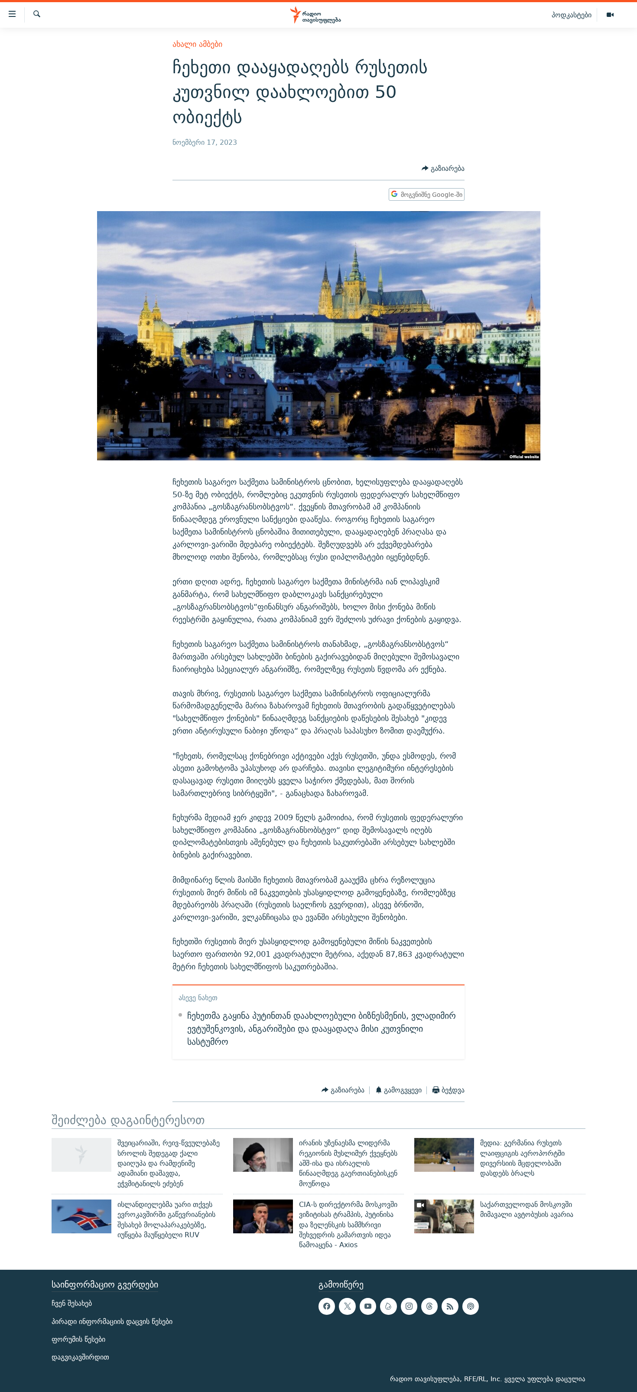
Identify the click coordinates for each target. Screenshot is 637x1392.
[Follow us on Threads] (429, 1306)
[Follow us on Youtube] (368, 1306)
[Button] (443, 168)
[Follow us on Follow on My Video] (388, 1306)
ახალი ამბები (197, 44)
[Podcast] (470, 1306)
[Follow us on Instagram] (409, 1306)
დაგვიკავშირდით (80, 1357)
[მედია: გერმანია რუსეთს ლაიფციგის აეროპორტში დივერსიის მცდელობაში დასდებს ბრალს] (444, 1155)
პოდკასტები (572, 15)
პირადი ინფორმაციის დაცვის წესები (112, 1321)
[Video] (610, 15)
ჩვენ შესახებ (72, 1303)
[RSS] (450, 1306)
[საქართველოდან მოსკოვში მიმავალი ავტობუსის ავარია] (444, 1216)
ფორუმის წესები (78, 1339)
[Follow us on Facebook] (326, 1306)
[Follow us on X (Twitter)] (347, 1306)
